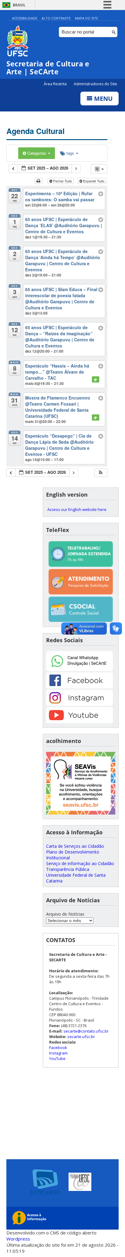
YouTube (57, 1058)
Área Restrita (56, 83)
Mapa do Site (86, 18)
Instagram (58, 1053)
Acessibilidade (24, 18)
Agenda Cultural (35, 130)
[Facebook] (79, 687)
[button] (101, 473)
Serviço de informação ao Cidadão (80, 863)
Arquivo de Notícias (65, 914)
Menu (103, 98)
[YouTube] (79, 721)
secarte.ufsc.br (81, 1036)
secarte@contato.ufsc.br (86, 1031)
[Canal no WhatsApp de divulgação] (79, 669)
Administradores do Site (95, 83)
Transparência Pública (67, 869)
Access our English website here (76, 509)
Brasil (19, 5)
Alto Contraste (56, 18)
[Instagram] (79, 704)
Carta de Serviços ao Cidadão (75, 846)
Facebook (58, 1047)
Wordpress (18, 1239)
